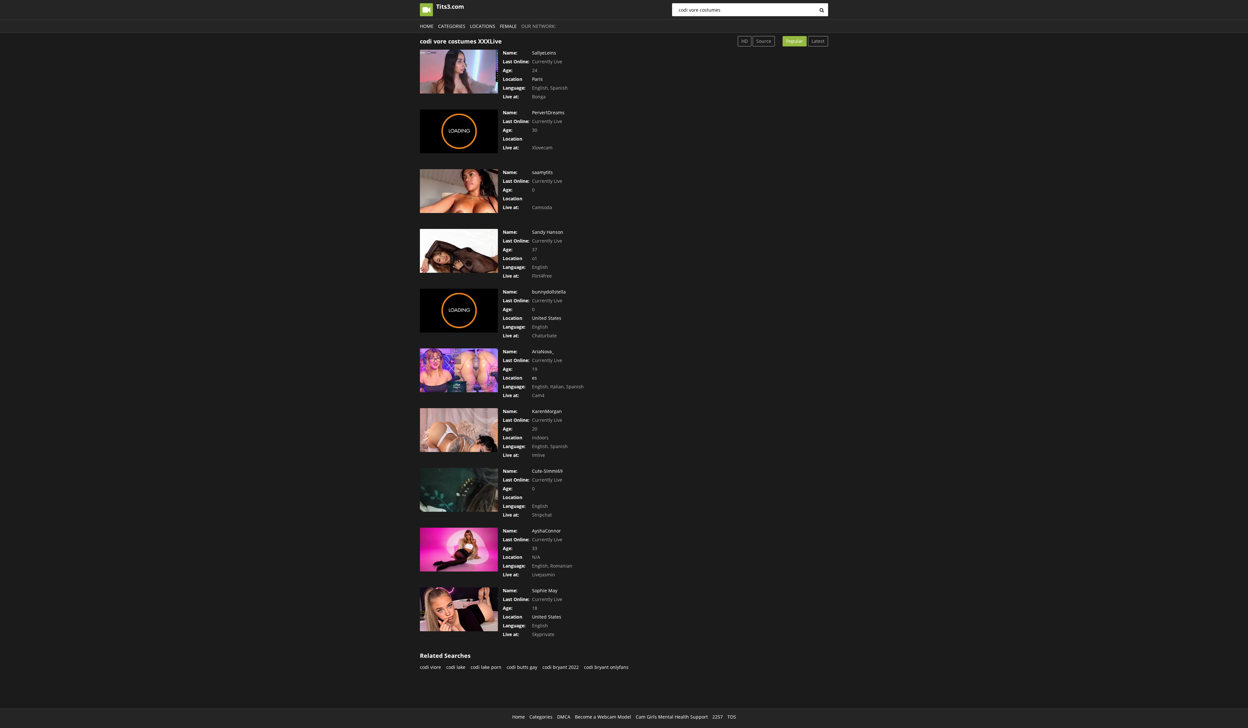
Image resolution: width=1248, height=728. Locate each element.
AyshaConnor (546, 531)
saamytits (542, 172)
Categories (451, 26)
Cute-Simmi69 (547, 471)
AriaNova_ (543, 351)
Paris (537, 79)
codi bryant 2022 (560, 667)
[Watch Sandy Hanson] (459, 251)
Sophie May (544, 590)
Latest (818, 41)
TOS (731, 717)
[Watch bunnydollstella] (459, 311)
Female (508, 26)
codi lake (455, 667)
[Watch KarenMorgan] (459, 430)
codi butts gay (522, 667)
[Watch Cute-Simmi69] (459, 490)
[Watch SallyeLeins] (459, 72)
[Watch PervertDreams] (459, 131)
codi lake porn (486, 667)
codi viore (430, 667)
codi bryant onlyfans (606, 667)
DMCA (563, 717)
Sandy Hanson (547, 232)
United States (546, 318)
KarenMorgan (547, 411)
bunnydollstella (549, 292)
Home (427, 26)
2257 (717, 717)
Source (763, 41)
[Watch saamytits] (459, 191)
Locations (482, 26)
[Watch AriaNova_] (459, 370)
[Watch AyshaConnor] (459, 549)
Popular (794, 41)
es (534, 378)
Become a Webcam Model (603, 717)
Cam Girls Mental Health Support (672, 717)
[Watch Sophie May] (459, 609)
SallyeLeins (544, 53)
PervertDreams (548, 112)
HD (744, 41)
